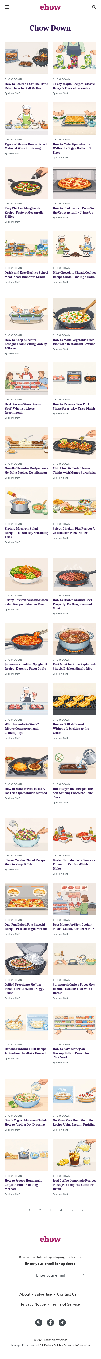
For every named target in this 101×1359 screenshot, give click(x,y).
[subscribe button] (83, 1275)
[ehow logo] (50, 7)
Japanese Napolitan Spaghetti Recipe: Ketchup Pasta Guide (26, 666)
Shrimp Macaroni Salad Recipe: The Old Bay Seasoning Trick (26, 533)
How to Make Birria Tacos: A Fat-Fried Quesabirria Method (26, 791)
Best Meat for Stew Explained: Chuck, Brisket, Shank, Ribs (74, 666)
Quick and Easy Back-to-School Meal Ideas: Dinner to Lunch (26, 275)
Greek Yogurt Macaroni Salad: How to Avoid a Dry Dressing (26, 1122)
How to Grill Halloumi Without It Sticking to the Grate (71, 728)
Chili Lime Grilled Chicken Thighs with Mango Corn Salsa (74, 470)
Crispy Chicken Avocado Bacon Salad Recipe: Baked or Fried (26, 602)
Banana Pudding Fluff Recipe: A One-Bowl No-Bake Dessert (26, 1051)
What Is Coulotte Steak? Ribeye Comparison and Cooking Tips (22, 728)
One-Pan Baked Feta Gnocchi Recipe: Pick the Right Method (26, 927)
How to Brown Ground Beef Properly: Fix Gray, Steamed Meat (72, 604)
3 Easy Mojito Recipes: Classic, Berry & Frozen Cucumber (74, 86)
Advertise (43, 1294)
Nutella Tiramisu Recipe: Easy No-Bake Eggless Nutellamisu (26, 470)
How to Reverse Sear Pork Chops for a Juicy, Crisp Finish (74, 406)
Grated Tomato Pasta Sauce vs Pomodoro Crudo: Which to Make (74, 864)
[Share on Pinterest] (38, 1322)
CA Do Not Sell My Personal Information (65, 1345)
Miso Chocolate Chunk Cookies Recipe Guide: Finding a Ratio (74, 275)
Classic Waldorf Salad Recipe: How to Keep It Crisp (25, 862)
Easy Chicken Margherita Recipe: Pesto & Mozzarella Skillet (24, 212)
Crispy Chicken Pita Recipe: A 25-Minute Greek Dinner (74, 531)
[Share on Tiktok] (62, 1322)
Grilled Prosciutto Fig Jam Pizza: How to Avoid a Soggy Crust (24, 989)
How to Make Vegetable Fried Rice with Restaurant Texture (74, 342)
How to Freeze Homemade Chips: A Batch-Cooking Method (23, 1185)
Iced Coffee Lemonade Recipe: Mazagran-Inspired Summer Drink (74, 1185)
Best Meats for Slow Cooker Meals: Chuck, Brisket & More (74, 927)
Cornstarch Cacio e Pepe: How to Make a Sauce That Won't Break (74, 989)
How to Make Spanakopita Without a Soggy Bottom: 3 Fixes (72, 148)
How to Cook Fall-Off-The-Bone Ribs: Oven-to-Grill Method (26, 86)
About (24, 1294)
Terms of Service (65, 1304)
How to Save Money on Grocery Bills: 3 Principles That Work (71, 1053)
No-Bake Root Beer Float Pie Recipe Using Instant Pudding (74, 1122)
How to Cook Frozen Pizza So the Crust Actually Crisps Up (73, 210)
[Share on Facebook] (50, 1322)
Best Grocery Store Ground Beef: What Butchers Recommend (24, 408)
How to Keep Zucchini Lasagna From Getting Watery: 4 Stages (26, 344)
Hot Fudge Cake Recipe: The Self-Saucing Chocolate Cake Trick (73, 793)
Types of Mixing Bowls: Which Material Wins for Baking (26, 146)
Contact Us (67, 1294)
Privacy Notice (33, 1304)
